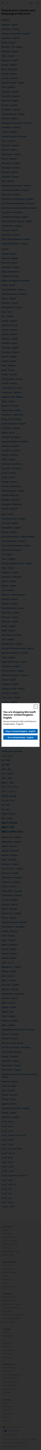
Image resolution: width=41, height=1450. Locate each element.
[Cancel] (36, 707)
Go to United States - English (20, 737)
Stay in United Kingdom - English (20, 731)
